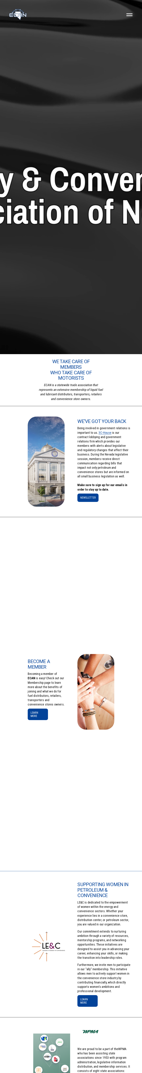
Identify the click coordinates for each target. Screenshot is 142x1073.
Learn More (84, 1001)
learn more (34, 714)
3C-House (105, 432)
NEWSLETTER (88, 497)
